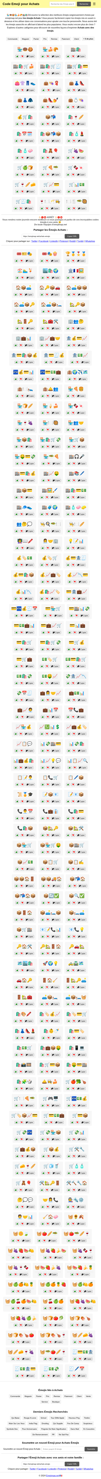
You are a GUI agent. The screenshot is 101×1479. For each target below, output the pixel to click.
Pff (53, 1434)
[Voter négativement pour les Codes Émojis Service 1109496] (74, 531)
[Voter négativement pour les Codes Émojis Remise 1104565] (47, 1004)
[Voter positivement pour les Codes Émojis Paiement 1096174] (16, 379)
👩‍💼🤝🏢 (50, 541)
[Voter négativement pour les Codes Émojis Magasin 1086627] (22, 413)
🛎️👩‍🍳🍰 (50, 1081)
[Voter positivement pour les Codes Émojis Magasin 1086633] (43, 463)
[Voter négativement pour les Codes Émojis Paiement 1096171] (21, 581)
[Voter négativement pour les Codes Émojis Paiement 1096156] (51, 1122)
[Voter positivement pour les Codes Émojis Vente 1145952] (42, 565)
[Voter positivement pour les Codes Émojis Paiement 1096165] (69, 345)
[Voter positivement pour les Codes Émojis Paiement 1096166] (16, 683)
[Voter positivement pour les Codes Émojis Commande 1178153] (68, 869)
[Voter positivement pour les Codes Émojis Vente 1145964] (43, 852)
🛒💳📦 (80, 1115)
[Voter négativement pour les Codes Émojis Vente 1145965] (48, 581)
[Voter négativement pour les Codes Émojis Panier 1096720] (50, 1308)
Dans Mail (75, 1429)
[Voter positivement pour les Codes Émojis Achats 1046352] (43, 141)
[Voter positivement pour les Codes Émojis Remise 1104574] (43, 311)
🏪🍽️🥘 (50, 422)
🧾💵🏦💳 (25, 1368)
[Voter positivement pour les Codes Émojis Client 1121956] (68, 717)
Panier (36, 39)
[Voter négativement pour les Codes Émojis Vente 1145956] (21, 767)
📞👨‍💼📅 (25, 811)
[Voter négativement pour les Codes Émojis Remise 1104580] (48, 1223)
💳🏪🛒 (53, 608)
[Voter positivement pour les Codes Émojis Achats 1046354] (17, 107)
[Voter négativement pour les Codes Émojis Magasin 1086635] (74, 480)
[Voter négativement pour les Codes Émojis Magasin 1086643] (22, 514)
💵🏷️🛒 (50, 659)
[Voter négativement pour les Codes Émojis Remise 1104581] (74, 953)
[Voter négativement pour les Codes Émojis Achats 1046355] (22, 56)
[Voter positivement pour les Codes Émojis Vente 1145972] (43, 1156)
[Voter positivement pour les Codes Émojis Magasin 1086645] (17, 429)
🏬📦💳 (24, 490)
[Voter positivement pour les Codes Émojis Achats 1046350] (43, 73)
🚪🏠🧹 (50, 980)
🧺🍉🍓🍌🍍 (80, 1267)
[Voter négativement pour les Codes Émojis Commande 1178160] (48, 784)
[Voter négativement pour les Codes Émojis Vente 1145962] (22, 1054)
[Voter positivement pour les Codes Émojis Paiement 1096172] (17, 1375)
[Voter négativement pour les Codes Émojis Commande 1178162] (74, 852)
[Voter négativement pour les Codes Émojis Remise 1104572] (22, 953)
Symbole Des (12, 1429)
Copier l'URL (72, 236)
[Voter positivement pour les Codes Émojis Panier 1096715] (45, 1325)
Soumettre (91, 1449)
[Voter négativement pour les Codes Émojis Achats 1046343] (22, 174)
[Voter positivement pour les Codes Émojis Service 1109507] (70, 886)
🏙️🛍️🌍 (50, 270)
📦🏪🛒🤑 (50, 845)
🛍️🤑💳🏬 (76, 1064)
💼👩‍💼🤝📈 (50, 693)
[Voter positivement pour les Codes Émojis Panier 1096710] (75, 1342)
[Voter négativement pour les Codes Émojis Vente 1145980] (22, 1156)
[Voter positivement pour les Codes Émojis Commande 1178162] (69, 852)
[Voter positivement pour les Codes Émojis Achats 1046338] (68, 124)
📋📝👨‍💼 (25, 777)
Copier (31, 56)
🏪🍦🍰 (50, 405)
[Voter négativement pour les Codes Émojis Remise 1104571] (47, 294)
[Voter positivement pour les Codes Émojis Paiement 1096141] (69, 1375)
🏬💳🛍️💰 (25, 473)
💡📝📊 (76, 541)
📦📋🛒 (50, 862)
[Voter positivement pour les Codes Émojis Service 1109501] (17, 784)
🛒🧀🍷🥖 (25, 1166)
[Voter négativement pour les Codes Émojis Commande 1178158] (47, 1071)
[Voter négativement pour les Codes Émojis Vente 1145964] (48, 852)
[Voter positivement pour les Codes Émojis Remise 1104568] (68, 987)
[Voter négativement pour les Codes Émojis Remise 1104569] (22, 919)
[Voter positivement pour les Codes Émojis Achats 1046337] (43, 124)
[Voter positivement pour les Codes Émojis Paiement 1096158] (43, 1375)
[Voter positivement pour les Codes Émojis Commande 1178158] (42, 1071)
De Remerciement (40, 1434)
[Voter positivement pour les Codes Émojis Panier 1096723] (69, 1240)
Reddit (72, 241)
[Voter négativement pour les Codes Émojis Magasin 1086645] (22, 429)
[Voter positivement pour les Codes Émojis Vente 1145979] (69, 750)
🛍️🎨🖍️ (23, 1014)
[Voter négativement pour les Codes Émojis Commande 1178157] (73, 801)
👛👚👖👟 (25, 83)
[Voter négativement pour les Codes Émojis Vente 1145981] (48, 480)
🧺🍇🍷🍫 (18, 1267)
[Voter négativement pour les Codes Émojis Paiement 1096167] (75, 632)
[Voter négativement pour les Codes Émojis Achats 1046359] (21, 73)
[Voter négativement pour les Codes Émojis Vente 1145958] (47, 683)
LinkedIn (54, 241)
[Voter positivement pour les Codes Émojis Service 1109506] (68, 970)
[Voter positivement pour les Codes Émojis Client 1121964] (68, 328)
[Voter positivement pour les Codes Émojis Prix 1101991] (68, 277)
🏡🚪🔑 (25, 321)
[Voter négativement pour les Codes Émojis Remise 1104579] (75, 311)
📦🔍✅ (77, 895)
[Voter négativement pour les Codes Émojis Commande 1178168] (48, 902)
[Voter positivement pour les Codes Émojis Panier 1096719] (13, 1359)
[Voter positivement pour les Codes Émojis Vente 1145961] (69, 734)
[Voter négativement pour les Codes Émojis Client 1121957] (21, 345)
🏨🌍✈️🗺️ (77, 372)
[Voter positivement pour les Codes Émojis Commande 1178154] (69, 446)
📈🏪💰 (23, 726)
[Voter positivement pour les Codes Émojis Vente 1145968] (16, 734)
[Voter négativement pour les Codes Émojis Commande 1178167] (22, 835)
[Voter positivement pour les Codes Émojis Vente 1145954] (17, 869)
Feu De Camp (73, 1423)
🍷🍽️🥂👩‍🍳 (49, 201)
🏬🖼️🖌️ (50, 490)
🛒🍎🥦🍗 (75, 1081)
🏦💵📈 (80, 355)
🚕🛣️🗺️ (76, 963)
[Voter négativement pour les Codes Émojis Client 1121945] (75, 767)
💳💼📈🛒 (51, 625)
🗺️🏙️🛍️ (25, 963)
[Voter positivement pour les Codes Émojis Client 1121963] (69, 936)
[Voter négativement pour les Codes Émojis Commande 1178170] (48, 869)
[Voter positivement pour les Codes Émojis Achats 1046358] (43, 90)
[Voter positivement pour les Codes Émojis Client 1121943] (68, 429)
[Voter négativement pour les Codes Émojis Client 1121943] (73, 429)
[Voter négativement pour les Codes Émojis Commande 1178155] (73, 818)
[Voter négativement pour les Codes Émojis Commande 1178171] (22, 852)
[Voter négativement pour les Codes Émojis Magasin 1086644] (74, 1054)
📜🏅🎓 (25, 794)
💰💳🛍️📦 (23, 574)
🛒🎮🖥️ (50, 1098)
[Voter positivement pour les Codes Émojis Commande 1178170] (43, 869)
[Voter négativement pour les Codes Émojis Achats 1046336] (22, 124)
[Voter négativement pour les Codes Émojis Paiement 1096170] (74, 598)
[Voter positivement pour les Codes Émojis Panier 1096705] (16, 1325)
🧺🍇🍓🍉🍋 (21, 1250)
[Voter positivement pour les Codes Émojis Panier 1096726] (13, 1342)
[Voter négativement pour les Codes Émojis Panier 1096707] (44, 1240)
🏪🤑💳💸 (25, 456)
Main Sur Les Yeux (16, 1423)
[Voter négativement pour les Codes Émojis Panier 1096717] (50, 1291)
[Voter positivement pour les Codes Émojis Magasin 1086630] (68, 413)
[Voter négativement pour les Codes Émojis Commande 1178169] (48, 801)
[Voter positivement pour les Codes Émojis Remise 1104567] (43, 919)
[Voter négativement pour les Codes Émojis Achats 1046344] (73, 107)
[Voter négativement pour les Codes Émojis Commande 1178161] (22, 902)
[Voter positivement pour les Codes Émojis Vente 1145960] (43, 1139)
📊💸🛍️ (77, 743)
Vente (88, 1396)
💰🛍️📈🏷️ (49, 591)
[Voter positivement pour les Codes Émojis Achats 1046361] (43, 157)
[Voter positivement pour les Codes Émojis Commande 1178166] (43, 886)
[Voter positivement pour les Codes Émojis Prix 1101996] (68, 260)
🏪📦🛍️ (24, 439)
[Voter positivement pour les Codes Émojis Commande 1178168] (43, 902)
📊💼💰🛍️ (23, 760)
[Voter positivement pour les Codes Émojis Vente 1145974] (17, 463)
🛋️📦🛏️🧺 (75, 997)
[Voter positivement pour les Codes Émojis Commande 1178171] (16, 852)
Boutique (56, 1402)
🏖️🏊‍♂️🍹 (25, 270)
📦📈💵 (25, 862)
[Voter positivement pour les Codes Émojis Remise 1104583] (68, 835)
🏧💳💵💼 (50, 372)
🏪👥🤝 (76, 422)
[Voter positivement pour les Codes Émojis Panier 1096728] (45, 1359)
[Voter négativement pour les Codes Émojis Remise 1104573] (48, 835)
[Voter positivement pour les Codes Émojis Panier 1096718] (75, 1308)
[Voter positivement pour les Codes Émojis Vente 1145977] (42, 1021)
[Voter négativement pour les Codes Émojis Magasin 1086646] (48, 1173)
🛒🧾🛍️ (23, 201)
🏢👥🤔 (76, 321)
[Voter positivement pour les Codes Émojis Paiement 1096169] (16, 700)
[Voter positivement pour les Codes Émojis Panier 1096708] (13, 1308)
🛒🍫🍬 (76, 167)
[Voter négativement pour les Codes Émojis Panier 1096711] (80, 1291)
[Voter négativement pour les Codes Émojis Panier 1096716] (15, 1274)
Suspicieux (87, 1423)
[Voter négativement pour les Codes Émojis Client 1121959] (22, 750)
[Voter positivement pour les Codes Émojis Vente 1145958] (42, 683)
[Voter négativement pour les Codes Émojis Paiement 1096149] (77, 1122)
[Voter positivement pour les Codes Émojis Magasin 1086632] (68, 514)
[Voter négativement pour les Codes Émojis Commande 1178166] (48, 886)
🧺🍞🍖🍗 (80, 1318)
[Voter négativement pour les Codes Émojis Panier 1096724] (80, 1257)
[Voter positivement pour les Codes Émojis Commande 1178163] (16, 1105)
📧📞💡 (77, 929)
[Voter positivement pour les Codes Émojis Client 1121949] (42, 345)
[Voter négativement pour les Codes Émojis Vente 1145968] (21, 734)
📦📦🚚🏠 (51, 878)
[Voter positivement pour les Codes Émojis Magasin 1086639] (42, 497)
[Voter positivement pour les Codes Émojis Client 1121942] (43, 548)
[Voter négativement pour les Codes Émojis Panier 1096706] (73, 1223)
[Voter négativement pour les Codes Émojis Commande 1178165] (22, 446)
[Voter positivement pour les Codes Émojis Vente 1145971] (43, 750)
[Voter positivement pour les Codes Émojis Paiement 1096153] (68, 683)
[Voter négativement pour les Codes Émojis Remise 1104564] (48, 953)
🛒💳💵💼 (53, 1115)
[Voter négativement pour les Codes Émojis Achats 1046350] (48, 73)
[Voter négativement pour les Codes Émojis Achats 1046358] (48, 90)
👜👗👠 (77, 83)
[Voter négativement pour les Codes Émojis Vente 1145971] (48, 750)
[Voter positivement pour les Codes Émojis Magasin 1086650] (69, 1173)
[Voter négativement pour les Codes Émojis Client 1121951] (48, 936)
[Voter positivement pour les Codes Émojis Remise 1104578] (69, 919)
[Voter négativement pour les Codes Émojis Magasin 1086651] (74, 463)
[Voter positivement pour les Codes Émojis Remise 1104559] (17, 328)
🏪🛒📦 (77, 439)
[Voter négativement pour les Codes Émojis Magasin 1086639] (47, 497)
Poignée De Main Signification (53, 1429)
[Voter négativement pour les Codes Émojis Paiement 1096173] (48, 632)
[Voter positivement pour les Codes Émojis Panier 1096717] (45, 1291)
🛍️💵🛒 (24, 1047)
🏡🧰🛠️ (50, 321)
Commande (12, 39)
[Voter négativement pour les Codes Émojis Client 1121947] (74, 1038)
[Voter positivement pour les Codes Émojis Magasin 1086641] (43, 413)
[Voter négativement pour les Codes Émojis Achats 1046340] (21, 208)
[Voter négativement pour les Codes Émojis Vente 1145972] (48, 1156)
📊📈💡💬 (50, 760)
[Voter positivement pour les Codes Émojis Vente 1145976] (69, 700)
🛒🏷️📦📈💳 (24, 1115)
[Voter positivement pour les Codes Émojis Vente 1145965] (43, 581)
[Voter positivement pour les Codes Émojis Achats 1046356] (17, 157)
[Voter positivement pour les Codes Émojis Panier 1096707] (39, 1240)
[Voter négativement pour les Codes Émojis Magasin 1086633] (48, 463)
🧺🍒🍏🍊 (53, 1301)
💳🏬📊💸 (79, 608)
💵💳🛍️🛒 (75, 659)
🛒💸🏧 (24, 1132)
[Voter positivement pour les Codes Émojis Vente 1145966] (69, 1139)
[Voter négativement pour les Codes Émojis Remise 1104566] (48, 328)
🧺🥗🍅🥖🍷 (53, 1352)
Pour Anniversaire (29, 1429)
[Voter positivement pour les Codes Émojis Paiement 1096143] (43, 649)
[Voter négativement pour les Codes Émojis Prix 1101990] (22, 801)
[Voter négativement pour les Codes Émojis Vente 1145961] (74, 734)
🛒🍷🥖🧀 (25, 184)
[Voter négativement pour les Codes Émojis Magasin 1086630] (73, 413)
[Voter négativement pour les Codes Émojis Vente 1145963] (77, 615)
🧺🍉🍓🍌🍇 (48, 1267)
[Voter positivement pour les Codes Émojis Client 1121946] (17, 1207)
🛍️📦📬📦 (50, 133)
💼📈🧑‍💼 (25, 710)
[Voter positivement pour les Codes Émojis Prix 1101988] (16, 649)
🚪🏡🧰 (24, 997)
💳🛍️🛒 (24, 642)
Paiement (66, 39)
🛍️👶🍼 (51, 1031)
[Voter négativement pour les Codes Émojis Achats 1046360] (48, 191)
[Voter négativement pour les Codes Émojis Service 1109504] (47, 1088)
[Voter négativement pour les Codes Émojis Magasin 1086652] (21, 1071)
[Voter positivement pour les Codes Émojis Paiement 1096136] (69, 649)
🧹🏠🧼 (50, 1216)
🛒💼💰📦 (25, 1149)
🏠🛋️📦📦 (76, 287)
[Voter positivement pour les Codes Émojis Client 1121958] (69, 1021)
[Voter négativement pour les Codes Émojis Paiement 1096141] (74, 1375)
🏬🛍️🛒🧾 (50, 66)
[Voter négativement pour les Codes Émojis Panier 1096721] (50, 1342)
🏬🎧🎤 (77, 456)
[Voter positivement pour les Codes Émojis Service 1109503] (69, 208)
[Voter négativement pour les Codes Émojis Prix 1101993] (22, 717)
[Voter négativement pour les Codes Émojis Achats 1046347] (22, 141)
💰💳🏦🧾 (75, 558)
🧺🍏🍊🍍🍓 (53, 1284)
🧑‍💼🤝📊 (25, 1216)
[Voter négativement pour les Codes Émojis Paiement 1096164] (22, 666)
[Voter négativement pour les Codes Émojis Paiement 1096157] (73, 565)
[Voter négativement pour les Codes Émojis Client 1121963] (74, 936)
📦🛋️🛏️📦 (50, 912)
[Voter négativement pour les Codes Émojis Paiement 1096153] (73, 683)
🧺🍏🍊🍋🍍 (21, 1284)
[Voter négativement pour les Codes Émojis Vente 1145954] (22, 869)
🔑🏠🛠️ (24, 946)
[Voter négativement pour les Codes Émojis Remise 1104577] (22, 1004)
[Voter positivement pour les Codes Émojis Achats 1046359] (16, 73)
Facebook (43, 241)
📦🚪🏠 (24, 912)
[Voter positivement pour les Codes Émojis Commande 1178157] (68, 801)
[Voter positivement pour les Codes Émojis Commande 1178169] (43, 801)
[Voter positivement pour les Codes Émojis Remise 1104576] (16, 294)
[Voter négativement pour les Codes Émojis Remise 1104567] (48, 919)
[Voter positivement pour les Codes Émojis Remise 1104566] (43, 328)
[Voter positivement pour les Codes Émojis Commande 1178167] (17, 835)
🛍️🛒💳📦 (49, 1064)
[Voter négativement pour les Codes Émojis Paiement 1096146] (21, 598)
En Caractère (88, 1429)
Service (45, 1402)
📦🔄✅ (51, 895)
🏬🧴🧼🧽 (75, 507)
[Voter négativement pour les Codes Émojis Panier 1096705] (21, 1325)
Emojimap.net (52, 1476)
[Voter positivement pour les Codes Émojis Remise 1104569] (16, 919)
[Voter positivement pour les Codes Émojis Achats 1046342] (69, 141)
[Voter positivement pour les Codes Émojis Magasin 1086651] (69, 463)
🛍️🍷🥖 (76, 117)
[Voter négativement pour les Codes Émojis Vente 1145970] (47, 666)
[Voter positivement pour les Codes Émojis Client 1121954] (43, 767)
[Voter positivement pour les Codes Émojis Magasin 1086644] (69, 1054)
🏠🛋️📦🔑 (24, 304)
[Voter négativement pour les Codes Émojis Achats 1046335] (73, 56)
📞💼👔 (50, 811)
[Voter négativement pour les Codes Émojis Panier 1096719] (18, 1359)
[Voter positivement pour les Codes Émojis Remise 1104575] (42, 1190)
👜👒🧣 (51, 83)
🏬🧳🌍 (50, 507)
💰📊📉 (23, 591)
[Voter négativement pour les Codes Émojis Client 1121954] (48, 767)
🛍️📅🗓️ (24, 133)
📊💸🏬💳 (50, 743)
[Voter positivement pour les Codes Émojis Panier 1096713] (45, 1257)
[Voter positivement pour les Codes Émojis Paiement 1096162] (70, 581)
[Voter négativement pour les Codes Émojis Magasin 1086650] (74, 1173)
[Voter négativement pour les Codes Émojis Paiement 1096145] (48, 379)
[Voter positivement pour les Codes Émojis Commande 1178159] (69, 902)
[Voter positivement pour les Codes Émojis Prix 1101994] (43, 970)
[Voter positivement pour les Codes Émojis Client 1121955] (16, 531)
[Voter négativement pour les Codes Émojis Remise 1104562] (74, 1190)
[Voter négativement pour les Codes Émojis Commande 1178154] (74, 446)
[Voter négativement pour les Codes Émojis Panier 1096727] (18, 1257)
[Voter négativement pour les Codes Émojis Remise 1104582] (22, 311)
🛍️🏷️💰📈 (49, 1014)
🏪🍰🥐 (50, 49)
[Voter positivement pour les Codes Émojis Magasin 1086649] (68, 396)
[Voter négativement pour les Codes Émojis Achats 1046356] (22, 157)
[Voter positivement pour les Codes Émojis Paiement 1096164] (16, 666)
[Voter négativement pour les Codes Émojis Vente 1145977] (47, 1021)
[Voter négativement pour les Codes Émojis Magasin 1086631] (73, 1088)
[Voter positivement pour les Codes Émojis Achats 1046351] (17, 191)
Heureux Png (74, 1418)
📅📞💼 (76, 710)
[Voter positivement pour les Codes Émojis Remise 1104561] (16, 987)
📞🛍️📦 (25, 828)
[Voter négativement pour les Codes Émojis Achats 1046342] (74, 141)
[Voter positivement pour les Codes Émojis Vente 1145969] (43, 1054)
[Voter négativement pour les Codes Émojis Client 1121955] (22, 531)
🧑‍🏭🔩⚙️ (76, 1199)
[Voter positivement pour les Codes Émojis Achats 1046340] (16, 208)
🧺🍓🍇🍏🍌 (23, 1318)
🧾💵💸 (51, 1368)
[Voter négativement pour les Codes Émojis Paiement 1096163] (80, 1359)
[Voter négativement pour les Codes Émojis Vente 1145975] (22, 936)
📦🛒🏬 (24, 929)
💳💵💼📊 (24, 625)
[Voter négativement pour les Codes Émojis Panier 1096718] (80, 1308)
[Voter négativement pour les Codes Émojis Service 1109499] (47, 208)
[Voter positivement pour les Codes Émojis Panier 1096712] (72, 1325)
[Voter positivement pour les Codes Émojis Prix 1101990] (17, 801)
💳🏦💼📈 (76, 591)
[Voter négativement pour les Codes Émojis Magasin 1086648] (21, 1021)
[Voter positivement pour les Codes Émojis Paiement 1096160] (16, 632)
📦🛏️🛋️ (77, 912)
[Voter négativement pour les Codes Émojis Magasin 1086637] (48, 429)
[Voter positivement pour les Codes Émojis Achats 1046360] (43, 191)
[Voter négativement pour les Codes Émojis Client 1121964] (73, 328)
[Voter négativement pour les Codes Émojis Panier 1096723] (74, 1240)
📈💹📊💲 (49, 726)
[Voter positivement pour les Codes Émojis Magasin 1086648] (16, 1021)
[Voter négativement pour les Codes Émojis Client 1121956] (73, 717)
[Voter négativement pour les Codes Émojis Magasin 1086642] (74, 1156)
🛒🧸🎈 (23, 1183)
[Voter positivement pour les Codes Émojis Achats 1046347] (16, 141)
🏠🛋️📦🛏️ (51, 304)
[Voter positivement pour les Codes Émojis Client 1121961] (43, 717)
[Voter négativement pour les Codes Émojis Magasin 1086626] (22, 1038)
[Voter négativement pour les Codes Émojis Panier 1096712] (77, 1325)
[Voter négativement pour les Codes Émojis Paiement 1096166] (22, 683)
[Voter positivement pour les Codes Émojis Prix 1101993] (17, 717)
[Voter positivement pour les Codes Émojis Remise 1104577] (16, 1004)
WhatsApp (90, 241)
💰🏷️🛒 (50, 558)
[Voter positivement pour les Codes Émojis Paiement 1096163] (75, 1359)
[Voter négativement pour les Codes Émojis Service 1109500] (22, 1223)
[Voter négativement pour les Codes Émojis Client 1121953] (75, 379)
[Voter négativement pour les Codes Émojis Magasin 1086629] (22, 497)
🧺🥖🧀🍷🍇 (21, 1352)
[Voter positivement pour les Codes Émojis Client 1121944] (68, 548)
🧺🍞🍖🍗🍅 (21, 1335)
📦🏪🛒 (24, 845)
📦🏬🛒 (77, 845)
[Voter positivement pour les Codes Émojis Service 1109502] (42, 260)
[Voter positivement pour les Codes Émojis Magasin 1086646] (43, 1173)
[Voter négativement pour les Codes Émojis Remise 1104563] (22, 886)
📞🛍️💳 (76, 811)
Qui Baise (15, 1418)
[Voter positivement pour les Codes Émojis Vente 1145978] (45, 615)
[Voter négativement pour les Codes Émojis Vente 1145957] (22, 1122)
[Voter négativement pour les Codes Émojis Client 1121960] (48, 1207)
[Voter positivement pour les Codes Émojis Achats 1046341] (43, 56)
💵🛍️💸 (24, 676)
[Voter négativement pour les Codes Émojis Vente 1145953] (74, 1071)
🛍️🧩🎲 (24, 1081)
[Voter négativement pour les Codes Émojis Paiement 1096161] (22, 1139)
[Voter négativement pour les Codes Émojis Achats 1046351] (22, 191)
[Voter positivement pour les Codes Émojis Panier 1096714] (13, 1240)
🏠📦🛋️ (23, 287)
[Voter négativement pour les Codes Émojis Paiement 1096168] (74, 1105)
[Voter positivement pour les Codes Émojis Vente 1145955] (43, 446)
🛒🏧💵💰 (76, 1098)
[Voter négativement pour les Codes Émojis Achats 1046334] (74, 90)
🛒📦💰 (51, 1149)
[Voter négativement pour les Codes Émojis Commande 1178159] (74, 902)
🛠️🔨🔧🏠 (76, 1183)
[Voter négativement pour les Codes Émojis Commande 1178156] (48, 531)
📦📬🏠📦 (25, 895)
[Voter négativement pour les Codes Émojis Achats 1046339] (22, 90)
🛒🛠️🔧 (77, 1149)
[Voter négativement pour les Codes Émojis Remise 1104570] (73, 1004)
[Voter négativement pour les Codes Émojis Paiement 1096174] (21, 379)
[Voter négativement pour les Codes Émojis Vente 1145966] (74, 1139)
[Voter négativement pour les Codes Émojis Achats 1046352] (48, 141)
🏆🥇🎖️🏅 (75, 253)
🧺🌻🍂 (76, 1216)
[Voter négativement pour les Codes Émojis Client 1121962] (48, 277)
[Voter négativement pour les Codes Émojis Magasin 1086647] (47, 514)
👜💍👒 (76, 100)
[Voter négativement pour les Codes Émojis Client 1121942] (48, 548)
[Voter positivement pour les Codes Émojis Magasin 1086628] (17, 1173)
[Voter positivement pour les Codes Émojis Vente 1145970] (42, 666)
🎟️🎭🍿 (50, 253)
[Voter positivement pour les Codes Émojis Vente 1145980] (17, 1156)
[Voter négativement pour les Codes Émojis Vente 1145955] (48, 446)
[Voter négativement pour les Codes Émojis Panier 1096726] (18, 1342)
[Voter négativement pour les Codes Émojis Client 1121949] (47, 345)
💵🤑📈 (50, 676)
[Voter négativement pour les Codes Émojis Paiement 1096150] (51, 362)
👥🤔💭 (24, 524)
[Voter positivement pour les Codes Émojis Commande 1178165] (16, 446)
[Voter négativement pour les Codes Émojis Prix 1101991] (73, 277)
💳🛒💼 (24, 659)
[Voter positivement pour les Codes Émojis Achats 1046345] (70, 73)
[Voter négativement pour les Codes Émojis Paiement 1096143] (48, 649)
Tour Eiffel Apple (57, 1418)
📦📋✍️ (76, 862)
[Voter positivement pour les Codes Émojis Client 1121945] (70, 767)
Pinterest (64, 241)
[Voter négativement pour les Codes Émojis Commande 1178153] (73, 869)
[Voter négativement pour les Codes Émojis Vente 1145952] (47, 565)
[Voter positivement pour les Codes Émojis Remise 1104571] (42, 294)
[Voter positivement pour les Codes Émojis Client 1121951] (43, 936)
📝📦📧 (50, 794)
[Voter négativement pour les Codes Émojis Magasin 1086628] (22, 1173)
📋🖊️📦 (76, 777)
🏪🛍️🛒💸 (50, 439)
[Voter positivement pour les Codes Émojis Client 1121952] (43, 700)
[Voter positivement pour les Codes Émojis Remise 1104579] (70, 311)
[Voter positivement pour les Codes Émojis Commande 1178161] (17, 902)
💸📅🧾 (24, 693)
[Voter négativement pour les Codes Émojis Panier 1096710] (80, 1342)
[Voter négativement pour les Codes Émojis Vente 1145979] (74, 750)
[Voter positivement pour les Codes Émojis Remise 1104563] (16, 886)
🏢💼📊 (23, 338)
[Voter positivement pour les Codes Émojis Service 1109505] (17, 277)
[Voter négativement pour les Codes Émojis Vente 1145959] (22, 480)
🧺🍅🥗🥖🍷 (77, 1233)
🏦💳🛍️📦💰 (24, 355)
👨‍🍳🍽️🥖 (77, 524)
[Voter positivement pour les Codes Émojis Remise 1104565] (42, 1004)
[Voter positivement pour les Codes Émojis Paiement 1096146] (16, 598)
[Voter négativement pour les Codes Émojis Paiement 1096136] (74, 649)
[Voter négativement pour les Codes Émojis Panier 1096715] (50, 1325)
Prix (45, 39)
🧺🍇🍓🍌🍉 (53, 1250)
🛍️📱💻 (77, 1047)
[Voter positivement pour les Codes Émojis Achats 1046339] (17, 90)
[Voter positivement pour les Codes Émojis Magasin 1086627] (17, 413)
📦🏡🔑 (50, 828)
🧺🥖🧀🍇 (82, 1335)
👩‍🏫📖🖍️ (25, 541)
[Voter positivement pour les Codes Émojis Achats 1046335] (68, 56)
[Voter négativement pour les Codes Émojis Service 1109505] (22, 277)
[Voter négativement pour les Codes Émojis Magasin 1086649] (73, 396)
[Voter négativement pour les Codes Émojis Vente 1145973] (47, 598)
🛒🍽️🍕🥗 (24, 1098)
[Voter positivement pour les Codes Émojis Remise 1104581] (69, 953)
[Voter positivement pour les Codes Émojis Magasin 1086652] (16, 1071)
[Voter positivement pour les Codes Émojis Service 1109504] (42, 1088)
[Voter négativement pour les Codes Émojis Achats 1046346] (74, 191)
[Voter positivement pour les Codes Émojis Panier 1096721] (45, 1342)
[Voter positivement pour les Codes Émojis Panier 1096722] (40, 1274)
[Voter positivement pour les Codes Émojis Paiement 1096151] (68, 666)
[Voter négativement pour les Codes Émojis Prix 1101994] (48, 970)
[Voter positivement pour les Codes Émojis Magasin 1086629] (16, 497)
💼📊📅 (50, 710)
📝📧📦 (76, 794)
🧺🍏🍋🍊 (82, 1284)
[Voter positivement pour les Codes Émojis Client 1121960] (43, 1207)
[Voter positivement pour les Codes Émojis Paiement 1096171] (16, 581)
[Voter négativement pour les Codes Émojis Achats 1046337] (48, 124)
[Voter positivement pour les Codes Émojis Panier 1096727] (13, 1257)
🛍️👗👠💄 (25, 1031)
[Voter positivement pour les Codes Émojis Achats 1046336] (17, 124)
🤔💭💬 (25, 1199)
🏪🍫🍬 (76, 405)
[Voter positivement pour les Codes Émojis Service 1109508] (68, 1207)
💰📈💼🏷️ (50, 574)
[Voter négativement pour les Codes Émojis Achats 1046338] (73, 124)
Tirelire (87, 1418)
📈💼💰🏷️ (76, 726)
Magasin (25, 39)
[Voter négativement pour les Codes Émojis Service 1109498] (48, 818)
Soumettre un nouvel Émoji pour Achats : (22, 1449)
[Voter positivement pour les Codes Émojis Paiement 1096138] (72, 362)
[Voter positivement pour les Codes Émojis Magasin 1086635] (69, 480)
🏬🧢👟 (24, 507)
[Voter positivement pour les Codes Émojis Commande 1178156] (43, 531)
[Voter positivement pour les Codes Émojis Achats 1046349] (43, 107)
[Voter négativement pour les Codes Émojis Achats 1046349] (48, 107)
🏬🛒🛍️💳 (77, 66)
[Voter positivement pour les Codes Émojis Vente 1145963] (71, 615)
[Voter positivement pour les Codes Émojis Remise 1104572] (16, 953)
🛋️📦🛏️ (50, 997)
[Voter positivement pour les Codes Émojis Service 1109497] (43, 396)
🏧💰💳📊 (23, 372)
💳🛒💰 (77, 642)
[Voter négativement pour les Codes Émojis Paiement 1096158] (48, 1375)
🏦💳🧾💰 (53, 355)
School (43, 1418)
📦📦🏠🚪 (24, 878)
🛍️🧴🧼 (25, 150)
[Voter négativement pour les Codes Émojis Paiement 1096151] (73, 666)
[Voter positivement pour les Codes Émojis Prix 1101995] (17, 396)
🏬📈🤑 (51, 473)
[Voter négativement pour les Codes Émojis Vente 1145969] (48, 1054)
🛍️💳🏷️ (77, 1031)
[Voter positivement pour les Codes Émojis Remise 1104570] (68, 1004)
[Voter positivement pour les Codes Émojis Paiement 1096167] (70, 632)
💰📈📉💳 (77, 574)
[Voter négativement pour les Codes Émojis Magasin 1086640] (22, 1088)
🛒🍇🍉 (76, 150)
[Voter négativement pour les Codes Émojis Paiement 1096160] (22, 632)
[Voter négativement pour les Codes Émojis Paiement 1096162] (75, 581)
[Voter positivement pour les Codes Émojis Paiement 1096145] (43, 379)
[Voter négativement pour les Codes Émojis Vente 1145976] (74, 700)
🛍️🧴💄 (77, 133)
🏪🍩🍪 (25, 49)
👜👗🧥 (25, 100)
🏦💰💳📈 (76, 338)
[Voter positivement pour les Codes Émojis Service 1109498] (43, 818)
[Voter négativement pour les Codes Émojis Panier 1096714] (18, 1240)
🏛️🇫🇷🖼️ (76, 270)
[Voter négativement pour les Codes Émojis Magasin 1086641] (48, 413)
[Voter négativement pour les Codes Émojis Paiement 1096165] (74, 345)
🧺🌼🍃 (21, 1233)
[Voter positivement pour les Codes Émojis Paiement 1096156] (46, 1122)
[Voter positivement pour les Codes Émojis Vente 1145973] (42, 598)
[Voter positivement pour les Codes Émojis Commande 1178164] (68, 784)
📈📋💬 (24, 743)
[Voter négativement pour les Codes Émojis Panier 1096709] (77, 1274)
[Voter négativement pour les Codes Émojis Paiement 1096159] (22, 362)
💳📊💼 (77, 625)
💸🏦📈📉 (75, 676)
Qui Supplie (58, 1423)
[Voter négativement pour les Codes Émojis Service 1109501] (22, 784)
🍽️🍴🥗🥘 (76, 201)
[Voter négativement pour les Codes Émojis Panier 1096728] (50, 1359)
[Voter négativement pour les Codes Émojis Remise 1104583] (73, 835)
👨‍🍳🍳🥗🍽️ (50, 524)
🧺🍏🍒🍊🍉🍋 (21, 1301)
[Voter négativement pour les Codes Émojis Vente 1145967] (73, 497)
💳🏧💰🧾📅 (24, 608)
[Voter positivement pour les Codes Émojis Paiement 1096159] (16, 362)
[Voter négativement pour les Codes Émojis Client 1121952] (48, 700)
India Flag (33, 1423)
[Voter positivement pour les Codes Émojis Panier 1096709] (72, 1274)
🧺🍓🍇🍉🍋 (83, 1301)
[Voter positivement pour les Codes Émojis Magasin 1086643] (16, 514)
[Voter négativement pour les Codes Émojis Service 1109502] (47, 260)
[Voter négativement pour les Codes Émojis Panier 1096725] (18, 1291)
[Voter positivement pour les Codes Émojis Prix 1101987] (16, 565)
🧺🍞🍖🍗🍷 (53, 1335)
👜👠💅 (50, 100)
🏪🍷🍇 (25, 422)
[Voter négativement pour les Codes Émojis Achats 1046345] (75, 73)
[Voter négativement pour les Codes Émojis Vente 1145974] (22, 463)
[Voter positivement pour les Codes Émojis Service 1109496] (69, 531)
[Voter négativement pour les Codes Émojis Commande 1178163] (22, 1105)
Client (76, 39)
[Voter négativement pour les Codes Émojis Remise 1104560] (74, 294)
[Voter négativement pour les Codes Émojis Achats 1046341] (48, 56)
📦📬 (50, 117)
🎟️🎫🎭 (24, 253)
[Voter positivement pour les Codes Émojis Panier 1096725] (13, 1291)
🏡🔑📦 (77, 304)
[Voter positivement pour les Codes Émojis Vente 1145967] (68, 497)
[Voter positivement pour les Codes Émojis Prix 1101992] (16, 260)
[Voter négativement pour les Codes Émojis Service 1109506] (73, 970)
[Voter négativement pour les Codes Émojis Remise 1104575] (47, 1190)
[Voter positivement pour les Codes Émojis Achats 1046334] (69, 90)
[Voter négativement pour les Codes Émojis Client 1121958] (74, 1021)
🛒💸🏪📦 (50, 1132)
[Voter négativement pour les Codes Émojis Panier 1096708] (18, 1308)
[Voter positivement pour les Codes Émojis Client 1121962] (43, 277)
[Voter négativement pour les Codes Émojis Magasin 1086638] (48, 1105)
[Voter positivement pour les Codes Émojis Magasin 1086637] (43, 429)
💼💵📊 (77, 693)
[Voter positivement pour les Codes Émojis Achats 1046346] (69, 191)
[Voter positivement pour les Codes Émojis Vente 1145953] (69, 1071)
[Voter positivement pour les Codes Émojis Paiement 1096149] (72, 1122)
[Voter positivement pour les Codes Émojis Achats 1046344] (68, 107)
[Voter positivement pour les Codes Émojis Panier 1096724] (75, 1257)
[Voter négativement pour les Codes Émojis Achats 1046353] (48, 174)
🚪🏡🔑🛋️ (75, 980)
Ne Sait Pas (64, 1434)
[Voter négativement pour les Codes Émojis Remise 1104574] (48, 311)
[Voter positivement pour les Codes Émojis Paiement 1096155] (16, 615)
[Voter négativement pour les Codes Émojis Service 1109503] (74, 208)
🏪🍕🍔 (76, 389)
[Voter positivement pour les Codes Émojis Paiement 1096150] (46, 362)
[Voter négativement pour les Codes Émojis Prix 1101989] (47, 734)
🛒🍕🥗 (50, 167)
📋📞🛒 (50, 777)
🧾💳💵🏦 (82, 1352)
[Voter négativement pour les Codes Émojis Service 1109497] (48, 396)
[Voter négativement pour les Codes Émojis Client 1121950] (22, 970)
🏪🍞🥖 (25, 405)
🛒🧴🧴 (77, 1166)
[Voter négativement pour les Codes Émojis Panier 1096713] (50, 1257)
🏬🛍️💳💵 (75, 490)
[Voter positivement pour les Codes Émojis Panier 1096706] (68, 1223)
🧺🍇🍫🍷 (82, 1250)
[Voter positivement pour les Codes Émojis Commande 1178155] (68, 818)
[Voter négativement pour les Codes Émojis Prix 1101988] (22, 649)
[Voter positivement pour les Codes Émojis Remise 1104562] (69, 1190)
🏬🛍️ (76, 49)
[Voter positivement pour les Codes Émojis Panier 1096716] (10, 1274)
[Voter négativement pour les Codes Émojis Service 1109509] (22, 548)
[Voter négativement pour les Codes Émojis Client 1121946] (22, 1207)
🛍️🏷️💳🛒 (76, 1014)
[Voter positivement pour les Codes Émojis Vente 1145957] (16, 1122)
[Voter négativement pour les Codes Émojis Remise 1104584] (47, 987)
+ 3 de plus (88, 39)
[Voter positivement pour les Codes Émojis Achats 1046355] (17, 56)
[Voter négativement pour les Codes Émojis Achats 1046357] (73, 157)
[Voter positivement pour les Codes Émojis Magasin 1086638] (43, 1105)
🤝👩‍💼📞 (50, 1199)
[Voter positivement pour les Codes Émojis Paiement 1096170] (69, 598)
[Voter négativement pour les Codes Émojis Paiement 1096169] (22, 700)
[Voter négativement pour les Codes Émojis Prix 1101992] (22, 260)
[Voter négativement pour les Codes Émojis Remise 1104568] (73, 987)
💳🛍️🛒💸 (50, 642)
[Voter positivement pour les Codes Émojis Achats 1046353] (43, 174)
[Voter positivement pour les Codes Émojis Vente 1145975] (16, 936)
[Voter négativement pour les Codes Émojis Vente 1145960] (48, 1139)
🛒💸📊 (77, 1132)
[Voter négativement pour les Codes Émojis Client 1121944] (73, 548)
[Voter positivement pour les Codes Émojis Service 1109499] (42, 208)
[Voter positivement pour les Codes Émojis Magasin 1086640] (16, 1088)
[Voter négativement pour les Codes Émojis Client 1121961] (48, 717)
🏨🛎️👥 (50, 389)
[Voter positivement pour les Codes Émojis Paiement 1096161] (16, 1139)
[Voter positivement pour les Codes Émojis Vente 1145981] (43, 480)
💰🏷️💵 (24, 558)
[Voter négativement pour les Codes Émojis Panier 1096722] (45, 1274)
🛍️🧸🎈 (50, 150)
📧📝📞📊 (50, 929)
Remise (54, 39)
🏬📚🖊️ (77, 473)
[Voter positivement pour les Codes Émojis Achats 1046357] (68, 157)
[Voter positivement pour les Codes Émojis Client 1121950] (17, 970)
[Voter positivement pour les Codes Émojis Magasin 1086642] (69, 1156)
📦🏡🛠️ (76, 828)
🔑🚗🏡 (77, 946)
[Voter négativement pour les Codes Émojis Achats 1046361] (48, 157)
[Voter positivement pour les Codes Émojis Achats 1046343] (17, 174)
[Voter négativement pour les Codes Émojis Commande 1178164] (73, 784)
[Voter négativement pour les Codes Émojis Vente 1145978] (50, 615)
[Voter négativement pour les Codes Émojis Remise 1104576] (21, 294)
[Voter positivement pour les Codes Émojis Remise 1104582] (16, 311)
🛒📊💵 (77, 184)
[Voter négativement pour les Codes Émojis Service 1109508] (73, 1207)
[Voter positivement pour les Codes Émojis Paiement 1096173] (43, 632)
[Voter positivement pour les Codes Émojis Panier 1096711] (75, 1291)
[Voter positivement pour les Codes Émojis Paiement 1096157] (68, 565)
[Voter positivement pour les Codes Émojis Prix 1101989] (42, 734)
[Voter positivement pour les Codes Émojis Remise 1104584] (42, 987)
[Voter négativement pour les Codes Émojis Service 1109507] (75, 886)
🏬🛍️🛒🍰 (23, 66)
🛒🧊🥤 (51, 1166)
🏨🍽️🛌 (25, 389)
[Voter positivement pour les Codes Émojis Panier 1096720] (45, 1308)
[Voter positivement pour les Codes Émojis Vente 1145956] (16, 767)
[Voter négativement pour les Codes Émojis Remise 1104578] (74, 919)
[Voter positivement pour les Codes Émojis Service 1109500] (17, 1223)
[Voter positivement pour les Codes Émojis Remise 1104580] (43, 1223)
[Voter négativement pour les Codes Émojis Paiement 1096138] (77, 362)
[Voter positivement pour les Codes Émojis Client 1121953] (70, 379)
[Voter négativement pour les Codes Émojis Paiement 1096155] (22, 615)
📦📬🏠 (77, 878)
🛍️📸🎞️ (23, 1064)
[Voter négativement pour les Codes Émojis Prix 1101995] (22, 396)
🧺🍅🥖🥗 (47, 1233)
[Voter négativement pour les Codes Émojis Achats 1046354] (22, 107)
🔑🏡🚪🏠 (50, 946)
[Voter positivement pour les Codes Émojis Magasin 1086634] (16, 1190)
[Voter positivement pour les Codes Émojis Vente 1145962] (16, 1054)
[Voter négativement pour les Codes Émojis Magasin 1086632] (73, 514)
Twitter (34, 241)
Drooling (45, 1423)
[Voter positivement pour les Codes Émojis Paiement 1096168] (69, 1105)
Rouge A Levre (30, 1418)
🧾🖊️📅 (77, 1368)
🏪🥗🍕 (51, 456)
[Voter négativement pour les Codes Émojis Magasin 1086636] (48, 1038)
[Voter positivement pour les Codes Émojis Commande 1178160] (43, 784)
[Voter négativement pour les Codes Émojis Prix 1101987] (22, 565)
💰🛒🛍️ (25, 117)
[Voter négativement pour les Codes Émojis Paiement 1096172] (22, 1375)
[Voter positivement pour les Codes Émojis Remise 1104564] (43, 953)
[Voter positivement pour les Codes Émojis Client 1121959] (16, 750)
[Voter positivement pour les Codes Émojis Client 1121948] (17, 818)
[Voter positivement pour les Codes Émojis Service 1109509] (17, 548)
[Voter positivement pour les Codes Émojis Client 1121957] (16, 345)
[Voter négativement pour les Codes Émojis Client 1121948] (22, 818)
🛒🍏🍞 (25, 167)
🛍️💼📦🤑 (50, 1047)
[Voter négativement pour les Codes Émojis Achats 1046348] (73, 174)
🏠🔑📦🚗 (49, 287)
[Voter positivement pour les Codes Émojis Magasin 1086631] (68, 1088)
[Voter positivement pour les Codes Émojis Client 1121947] (69, 1038)
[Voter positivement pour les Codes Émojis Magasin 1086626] (17, 1038)
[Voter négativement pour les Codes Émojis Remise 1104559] (22, 328)
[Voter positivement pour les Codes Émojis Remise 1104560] (69, 294)
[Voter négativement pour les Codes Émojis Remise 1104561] (22, 987)
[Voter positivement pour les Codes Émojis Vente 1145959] (17, 480)
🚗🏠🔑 (24, 980)
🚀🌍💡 (50, 963)
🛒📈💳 (51, 184)
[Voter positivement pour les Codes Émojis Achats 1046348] (68, 174)
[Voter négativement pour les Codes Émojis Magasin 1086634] (21, 1190)
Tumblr (80, 241)
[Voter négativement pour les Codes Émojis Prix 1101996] (73, 260)
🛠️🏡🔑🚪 (49, 1183)
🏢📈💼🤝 (49, 338)
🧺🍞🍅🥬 (53, 1318)
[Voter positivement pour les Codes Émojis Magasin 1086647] (42, 514)
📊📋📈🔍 (77, 760)
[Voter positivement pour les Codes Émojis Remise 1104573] (43, 835)
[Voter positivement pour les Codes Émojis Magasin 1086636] (43, 1038)
